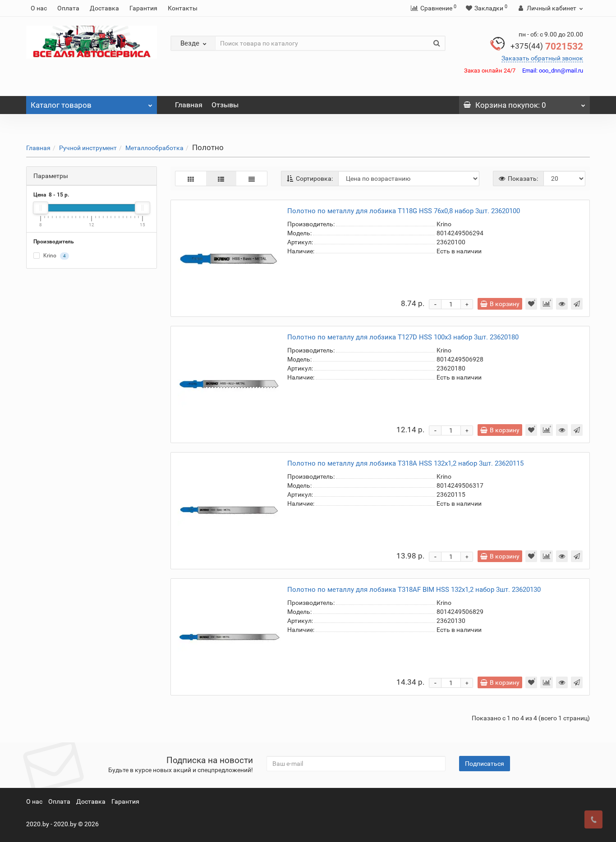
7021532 (546, 46)
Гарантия (143, 8)
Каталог (61, 105)
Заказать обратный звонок (542, 58)
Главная (188, 105)
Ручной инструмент (88, 147)
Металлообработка (154, 147)
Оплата (68, 8)
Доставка (104, 8)
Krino (54, 256)
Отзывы (225, 105)
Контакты (183, 8)
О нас (39, 8)
